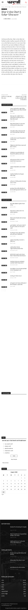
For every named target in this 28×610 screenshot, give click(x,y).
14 (18, 483)
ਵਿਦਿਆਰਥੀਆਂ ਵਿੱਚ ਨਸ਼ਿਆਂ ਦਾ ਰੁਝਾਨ (17, 560)
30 (24, 489)
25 (7, 489)
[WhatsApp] (18, 22)
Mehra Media (8, 18)
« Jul (2, 494)
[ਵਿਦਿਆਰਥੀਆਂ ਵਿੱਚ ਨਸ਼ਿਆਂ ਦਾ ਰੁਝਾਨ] (5, 562)
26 (11, 489)
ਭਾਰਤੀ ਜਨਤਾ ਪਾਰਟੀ (9, 450)
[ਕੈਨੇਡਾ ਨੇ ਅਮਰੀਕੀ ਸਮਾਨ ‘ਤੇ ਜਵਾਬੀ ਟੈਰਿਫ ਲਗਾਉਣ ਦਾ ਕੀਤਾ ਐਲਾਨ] (5, 536)
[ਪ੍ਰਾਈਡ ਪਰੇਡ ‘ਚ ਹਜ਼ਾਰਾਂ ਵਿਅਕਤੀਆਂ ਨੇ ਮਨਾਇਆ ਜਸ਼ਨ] (5, 140)
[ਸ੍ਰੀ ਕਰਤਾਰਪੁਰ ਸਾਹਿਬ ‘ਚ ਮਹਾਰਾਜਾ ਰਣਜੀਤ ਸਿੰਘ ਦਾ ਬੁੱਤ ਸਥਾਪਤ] (5, 161)
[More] (21, 22)
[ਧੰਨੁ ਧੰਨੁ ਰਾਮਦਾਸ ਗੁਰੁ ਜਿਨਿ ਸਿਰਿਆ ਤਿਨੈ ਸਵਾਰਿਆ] (5, 555)
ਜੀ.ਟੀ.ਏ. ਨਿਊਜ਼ (8, 7)
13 (15, 483)
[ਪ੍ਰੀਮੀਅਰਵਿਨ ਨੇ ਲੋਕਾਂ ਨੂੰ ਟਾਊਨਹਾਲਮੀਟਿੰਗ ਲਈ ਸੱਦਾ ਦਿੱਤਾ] (5, 249)
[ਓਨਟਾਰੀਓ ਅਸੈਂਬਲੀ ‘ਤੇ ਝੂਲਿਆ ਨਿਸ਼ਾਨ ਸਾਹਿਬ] (5, 205)
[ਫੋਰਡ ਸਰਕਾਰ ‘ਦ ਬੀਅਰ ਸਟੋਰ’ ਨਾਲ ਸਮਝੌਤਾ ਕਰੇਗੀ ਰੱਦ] (5, 212)
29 (21, 489)
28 (18, 489)
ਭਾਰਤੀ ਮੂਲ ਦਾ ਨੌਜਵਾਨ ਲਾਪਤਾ (16, 276)
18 (7, 486)
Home (2, 7)
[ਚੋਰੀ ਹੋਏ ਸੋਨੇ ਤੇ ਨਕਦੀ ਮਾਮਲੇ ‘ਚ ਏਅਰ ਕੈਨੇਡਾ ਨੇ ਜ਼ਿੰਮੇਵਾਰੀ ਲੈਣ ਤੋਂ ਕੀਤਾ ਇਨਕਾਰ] (5, 256)
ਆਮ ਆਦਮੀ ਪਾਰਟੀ (9, 444)
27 (15, 489)
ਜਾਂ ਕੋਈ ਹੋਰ (7, 453)
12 (11, 483)
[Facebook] (7, 22)
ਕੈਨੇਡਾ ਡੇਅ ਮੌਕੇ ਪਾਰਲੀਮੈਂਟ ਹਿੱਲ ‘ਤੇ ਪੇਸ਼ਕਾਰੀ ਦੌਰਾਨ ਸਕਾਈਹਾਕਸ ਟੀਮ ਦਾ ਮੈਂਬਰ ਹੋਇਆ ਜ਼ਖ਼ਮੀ (17, 118)
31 (3, 492)
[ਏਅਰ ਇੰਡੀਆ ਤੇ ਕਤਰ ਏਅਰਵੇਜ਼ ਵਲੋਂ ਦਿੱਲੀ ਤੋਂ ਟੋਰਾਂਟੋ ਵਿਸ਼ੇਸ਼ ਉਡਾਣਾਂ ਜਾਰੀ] (5, 270)
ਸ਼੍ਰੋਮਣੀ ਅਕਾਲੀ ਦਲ (9, 448)
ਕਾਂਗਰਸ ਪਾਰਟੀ (8, 446)
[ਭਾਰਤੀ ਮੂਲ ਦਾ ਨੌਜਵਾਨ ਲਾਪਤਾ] (5, 278)
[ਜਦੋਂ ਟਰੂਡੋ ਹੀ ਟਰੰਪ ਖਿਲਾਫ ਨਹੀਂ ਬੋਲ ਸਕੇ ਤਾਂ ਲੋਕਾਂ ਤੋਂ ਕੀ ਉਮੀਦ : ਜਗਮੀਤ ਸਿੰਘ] (5, 285)
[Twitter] (11, 22)
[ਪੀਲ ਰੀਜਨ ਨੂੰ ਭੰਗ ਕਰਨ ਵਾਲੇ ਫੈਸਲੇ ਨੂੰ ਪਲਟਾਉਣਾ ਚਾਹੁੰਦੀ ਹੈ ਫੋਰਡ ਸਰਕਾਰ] (5, 263)
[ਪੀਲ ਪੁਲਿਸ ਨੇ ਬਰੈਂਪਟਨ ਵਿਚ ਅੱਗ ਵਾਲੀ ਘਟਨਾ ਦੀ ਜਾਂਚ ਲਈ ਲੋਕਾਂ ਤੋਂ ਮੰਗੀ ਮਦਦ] (5, 133)
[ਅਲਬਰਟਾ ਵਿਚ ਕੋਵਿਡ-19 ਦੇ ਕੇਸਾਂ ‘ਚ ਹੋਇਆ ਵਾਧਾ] (5, 242)
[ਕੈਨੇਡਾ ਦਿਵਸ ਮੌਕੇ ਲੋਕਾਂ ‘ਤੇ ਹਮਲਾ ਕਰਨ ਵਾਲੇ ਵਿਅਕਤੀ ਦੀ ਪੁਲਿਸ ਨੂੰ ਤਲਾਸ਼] (5, 125)
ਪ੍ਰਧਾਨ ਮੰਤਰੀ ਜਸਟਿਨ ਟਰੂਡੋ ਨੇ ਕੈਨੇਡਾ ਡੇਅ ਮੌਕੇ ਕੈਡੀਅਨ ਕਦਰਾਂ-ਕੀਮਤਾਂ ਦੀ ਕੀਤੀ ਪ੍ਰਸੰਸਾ (18, 110)
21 (18, 486)
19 (11, 486)
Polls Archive (5, 462)
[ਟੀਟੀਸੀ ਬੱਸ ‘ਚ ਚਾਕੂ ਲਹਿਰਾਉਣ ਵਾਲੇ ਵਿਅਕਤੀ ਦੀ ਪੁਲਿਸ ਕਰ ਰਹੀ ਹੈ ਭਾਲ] (5, 154)
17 (3, 486)
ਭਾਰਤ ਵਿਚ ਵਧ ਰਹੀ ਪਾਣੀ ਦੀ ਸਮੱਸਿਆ (17, 567)
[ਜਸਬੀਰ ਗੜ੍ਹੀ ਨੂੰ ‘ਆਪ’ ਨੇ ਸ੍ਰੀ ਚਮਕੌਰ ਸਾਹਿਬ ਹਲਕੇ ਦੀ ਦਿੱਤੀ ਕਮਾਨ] (5, 543)
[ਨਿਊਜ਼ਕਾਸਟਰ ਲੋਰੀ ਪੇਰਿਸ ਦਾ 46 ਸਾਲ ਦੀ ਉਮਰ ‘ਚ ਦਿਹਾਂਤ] (5, 147)
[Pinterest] (14, 22)
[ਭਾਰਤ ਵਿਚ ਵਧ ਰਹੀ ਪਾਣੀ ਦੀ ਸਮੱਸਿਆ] (5, 569)
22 (21, 486)
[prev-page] (2, 195)
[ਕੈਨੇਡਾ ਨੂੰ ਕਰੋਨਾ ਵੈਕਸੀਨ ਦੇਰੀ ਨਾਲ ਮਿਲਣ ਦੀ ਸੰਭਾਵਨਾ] (5, 220)
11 (7, 483)
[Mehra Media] (2, 19)
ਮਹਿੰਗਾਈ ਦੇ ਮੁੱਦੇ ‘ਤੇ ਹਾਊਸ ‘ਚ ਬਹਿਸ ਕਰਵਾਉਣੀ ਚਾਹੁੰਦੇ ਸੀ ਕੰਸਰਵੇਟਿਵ (21, 98)
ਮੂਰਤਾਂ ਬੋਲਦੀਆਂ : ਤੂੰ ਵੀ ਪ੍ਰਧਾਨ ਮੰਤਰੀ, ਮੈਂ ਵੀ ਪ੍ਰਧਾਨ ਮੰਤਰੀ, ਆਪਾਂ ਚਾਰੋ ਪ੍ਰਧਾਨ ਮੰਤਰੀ (18, 227)
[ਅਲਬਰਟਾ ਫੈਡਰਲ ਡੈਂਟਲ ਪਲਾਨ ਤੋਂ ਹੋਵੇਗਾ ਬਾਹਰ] (5, 168)
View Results (14, 459)
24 (3, 489)
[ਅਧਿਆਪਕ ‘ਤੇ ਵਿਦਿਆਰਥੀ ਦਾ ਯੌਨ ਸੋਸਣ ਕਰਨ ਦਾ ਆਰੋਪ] (5, 183)
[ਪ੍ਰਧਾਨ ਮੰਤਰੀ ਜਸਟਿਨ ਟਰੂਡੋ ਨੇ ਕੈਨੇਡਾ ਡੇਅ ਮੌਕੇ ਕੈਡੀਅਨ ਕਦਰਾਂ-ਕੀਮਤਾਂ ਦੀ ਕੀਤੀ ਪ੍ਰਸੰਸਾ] (5, 110)
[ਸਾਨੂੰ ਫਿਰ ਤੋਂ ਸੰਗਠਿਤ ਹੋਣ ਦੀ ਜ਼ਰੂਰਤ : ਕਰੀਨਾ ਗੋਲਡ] (5, 176)
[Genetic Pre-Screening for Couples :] (5, 528)
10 (3, 483)
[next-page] (5, 195)
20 (15, 486)
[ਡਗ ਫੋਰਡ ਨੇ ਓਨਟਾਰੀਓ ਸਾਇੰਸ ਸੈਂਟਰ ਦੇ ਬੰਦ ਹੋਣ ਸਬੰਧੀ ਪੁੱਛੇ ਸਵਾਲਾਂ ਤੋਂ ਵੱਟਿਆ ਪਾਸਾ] (5, 190)
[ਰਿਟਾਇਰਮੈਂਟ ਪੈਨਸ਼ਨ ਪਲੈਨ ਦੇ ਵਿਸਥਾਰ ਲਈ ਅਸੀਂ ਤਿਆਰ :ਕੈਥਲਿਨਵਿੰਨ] (5, 234)
